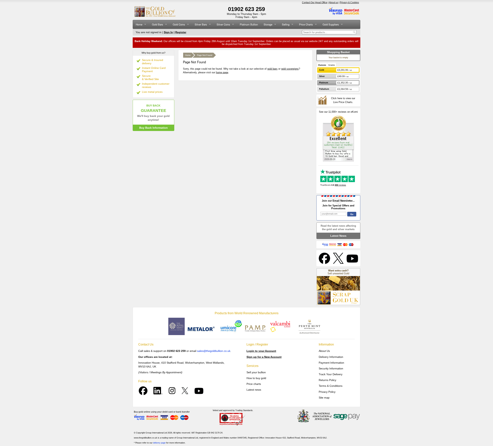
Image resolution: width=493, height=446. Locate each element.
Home (139, 24)
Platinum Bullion (249, 24)
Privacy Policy (327, 391)
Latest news (253, 389)
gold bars (272, 68)
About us (333, 2)
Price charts (253, 383)
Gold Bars (157, 24)
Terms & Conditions (330, 385)
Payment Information (331, 362)
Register (180, 32)
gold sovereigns (290, 68)
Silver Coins (223, 24)
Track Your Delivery (330, 374)
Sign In (168, 32)
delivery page (159, 443)
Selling (285, 24)
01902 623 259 (246, 9)
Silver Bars (201, 24)
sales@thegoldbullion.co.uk (213, 350)
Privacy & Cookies (349, 2)
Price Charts (306, 24)
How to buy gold (256, 378)
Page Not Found (204, 55)
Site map (324, 397)
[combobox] (327, 32)
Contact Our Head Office (314, 2)
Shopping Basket (338, 52)
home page (222, 72)
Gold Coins (179, 24)
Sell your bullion (256, 372)
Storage (268, 24)
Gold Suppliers (331, 24)
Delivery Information (331, 356)
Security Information (331, 368)
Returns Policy (327, 380)
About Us (324, 350)
